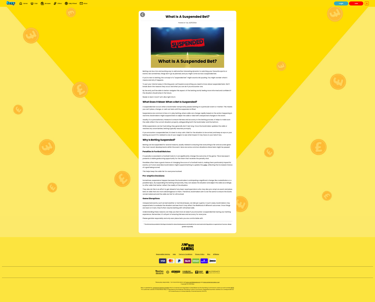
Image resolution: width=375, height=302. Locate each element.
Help (174, 254)
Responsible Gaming (163, 254)
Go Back (142, 14)
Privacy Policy (199, 254)
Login (341, 3)
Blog (208, 254)
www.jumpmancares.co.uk (211, 282)
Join (356, 3)
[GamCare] (159, 272)
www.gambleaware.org (193, 282)
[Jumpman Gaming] (187, 250)
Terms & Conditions (185, 254)
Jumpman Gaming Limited (161, 288)
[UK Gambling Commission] (188, 272)
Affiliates (216, 254)
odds (205, 165)
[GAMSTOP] (175, 272)
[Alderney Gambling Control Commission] (213, 272)
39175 (232, 288)
